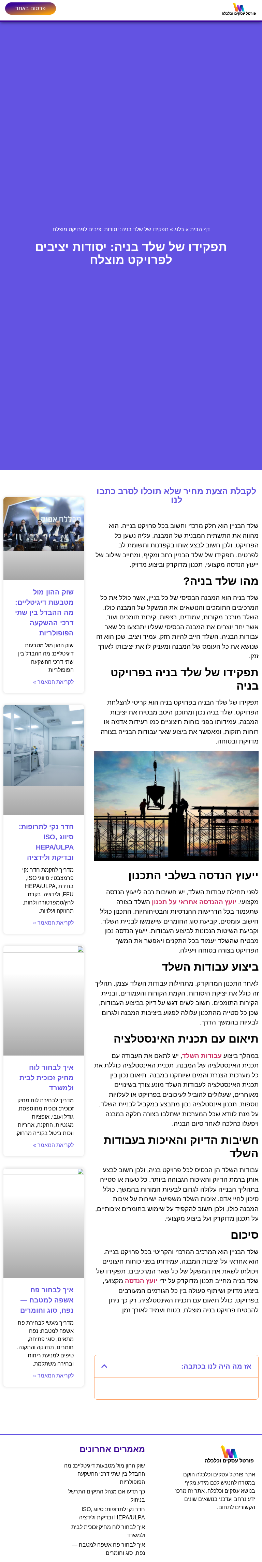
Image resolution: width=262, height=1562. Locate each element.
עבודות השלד (202, 1055)
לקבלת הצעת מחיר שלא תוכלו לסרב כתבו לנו (176, 495)
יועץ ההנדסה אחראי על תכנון (195, 901)
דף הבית (200, 229)
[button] (104, 1366)
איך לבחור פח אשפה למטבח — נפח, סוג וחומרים (47, 1300)
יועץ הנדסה (141, 1280)
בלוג (179, 229)
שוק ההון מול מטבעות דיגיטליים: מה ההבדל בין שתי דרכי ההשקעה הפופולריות (44, 612)
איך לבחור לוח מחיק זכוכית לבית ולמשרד (46, 1078)
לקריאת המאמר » (53, 682)
